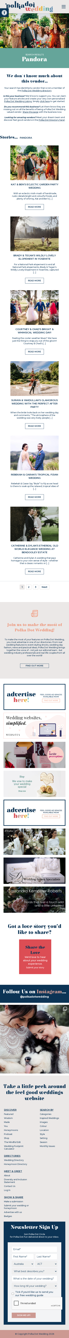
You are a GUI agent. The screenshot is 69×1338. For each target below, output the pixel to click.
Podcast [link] (8, 1134)
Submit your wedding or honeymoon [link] (16, 1206)
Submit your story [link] (35, 967)
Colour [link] (43, 1126)
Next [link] (44, 587)
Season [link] (43, 1142)
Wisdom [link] (8, 1118)
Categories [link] (45, 1114)
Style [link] (42, 1134)
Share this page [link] (30, 112)
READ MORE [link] (34, 207)
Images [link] (44, 1122)
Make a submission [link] (13, 1201)
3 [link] (35, 587)
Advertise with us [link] (13, 1212)
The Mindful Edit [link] (12, 1142)
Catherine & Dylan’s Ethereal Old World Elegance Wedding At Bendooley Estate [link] (34, 549)
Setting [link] (43, 1138)
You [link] (6, 1126)
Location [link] (44, 1130)
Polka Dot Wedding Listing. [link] (18, 101)
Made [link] (7, 1122)
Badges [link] (8, 1216)
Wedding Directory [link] (14, 1160)
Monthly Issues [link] (47, 1146)
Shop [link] (6, 1138)
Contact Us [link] (9, 1186)
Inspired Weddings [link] (49, 1118)
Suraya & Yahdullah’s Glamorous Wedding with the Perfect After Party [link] (34, 403)
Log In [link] (7, 1190)
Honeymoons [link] (11, 1130)
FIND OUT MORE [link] (34, 665)
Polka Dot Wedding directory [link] (37, 90)
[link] (4, 12)
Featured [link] (8, 1114)
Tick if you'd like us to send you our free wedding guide (34, 1293)
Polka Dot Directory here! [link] (52, 120)
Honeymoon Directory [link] (15, 1164)
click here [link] (45, 101)
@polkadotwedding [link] (34, 996)
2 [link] (28, 587)
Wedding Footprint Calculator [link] (13, 1147)
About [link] (7, 1175)
